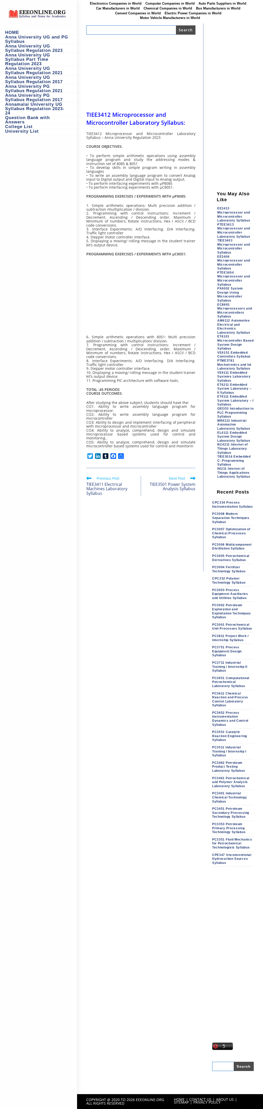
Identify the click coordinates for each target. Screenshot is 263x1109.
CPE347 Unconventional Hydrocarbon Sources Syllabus (231, 859)
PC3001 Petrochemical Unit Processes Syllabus (232, 627)
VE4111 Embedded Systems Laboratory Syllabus (234, 376)
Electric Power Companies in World (193, 13)
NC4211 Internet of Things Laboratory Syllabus (232, 448)
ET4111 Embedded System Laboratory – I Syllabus (235, 400)
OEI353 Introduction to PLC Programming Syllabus (235, 412)
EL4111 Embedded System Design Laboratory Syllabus (233, 436)
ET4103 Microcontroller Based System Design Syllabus (235, 342)
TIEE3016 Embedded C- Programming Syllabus (234, 460)
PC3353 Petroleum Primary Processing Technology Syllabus (229, 828)
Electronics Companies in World (116, 3)
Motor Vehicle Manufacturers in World (170, 18)
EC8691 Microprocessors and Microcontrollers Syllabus (234, 311)
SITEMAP (181, 1102)
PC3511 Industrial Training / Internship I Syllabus (229, 751)
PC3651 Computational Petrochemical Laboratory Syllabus (230, 682)
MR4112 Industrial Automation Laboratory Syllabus (233, 424)
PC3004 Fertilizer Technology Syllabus (229, 569)
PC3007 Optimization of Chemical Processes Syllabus (231, 533)
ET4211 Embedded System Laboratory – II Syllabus (234, 388)
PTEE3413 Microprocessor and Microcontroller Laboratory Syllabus (233, 230)
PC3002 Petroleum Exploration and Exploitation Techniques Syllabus (231, 611)
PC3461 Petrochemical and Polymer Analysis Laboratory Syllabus (230, 782)
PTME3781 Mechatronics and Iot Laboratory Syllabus (234, 364)
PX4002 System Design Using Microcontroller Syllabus (230, 294)
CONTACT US (200, 1099)
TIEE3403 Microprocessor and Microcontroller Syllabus (233, 246)
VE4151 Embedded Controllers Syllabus (234, 355)
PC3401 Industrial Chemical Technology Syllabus (229, 797)
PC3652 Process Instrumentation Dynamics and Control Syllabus (230, 719)
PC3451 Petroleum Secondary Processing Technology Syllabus (230, 812)
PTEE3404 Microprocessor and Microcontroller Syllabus (233, 278)
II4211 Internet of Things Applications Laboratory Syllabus (233, 472)
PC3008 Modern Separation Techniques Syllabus (230, 518)
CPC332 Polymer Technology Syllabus (229, 580)
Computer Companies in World (170, 3)
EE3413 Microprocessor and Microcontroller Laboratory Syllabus (233, 214)
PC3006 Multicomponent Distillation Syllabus (232, 547)
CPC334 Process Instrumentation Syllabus (232, 504)
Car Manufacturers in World (118, 8)
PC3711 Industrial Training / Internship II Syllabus (229, 666)
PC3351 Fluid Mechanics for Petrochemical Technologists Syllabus (232, 843)
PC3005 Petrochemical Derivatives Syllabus (230, 558)
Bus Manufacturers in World (218, 8)
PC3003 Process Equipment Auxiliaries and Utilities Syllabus (230, 594)
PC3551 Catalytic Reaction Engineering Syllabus (229, 736)
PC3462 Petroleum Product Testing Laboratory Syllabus (228, 767)
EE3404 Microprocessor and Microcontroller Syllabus (233, 263)
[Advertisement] (140, 73)
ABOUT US (225, 1099)
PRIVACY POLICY (207, 1102)
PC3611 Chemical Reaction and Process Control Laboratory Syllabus (230, 699)
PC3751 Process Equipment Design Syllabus (227, 651)
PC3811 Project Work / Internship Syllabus (230, 638)
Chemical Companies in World (168, 8)
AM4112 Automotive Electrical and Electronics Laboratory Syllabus (233, 326)
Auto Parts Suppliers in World (222, 3)
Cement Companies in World (138, 13)
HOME (179, 1099)
